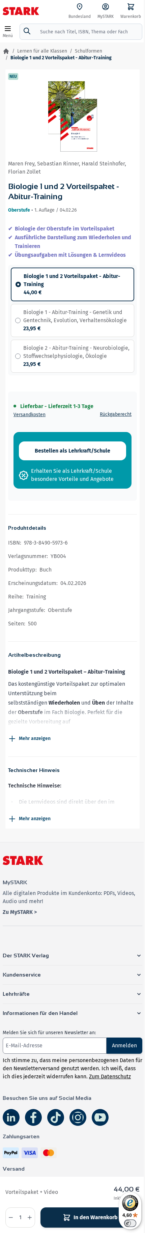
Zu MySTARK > (20, 912)
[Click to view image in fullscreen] (72, 116)
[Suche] (27, 31)
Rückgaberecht (116, 414)
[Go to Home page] (21, 11)
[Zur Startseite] (6, 51)
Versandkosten (29, 415)
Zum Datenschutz (110, 1076)
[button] (72, 955)
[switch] (130, 1223)
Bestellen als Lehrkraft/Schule (72, 451)
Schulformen (88, 51)
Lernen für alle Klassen (42, 51)
